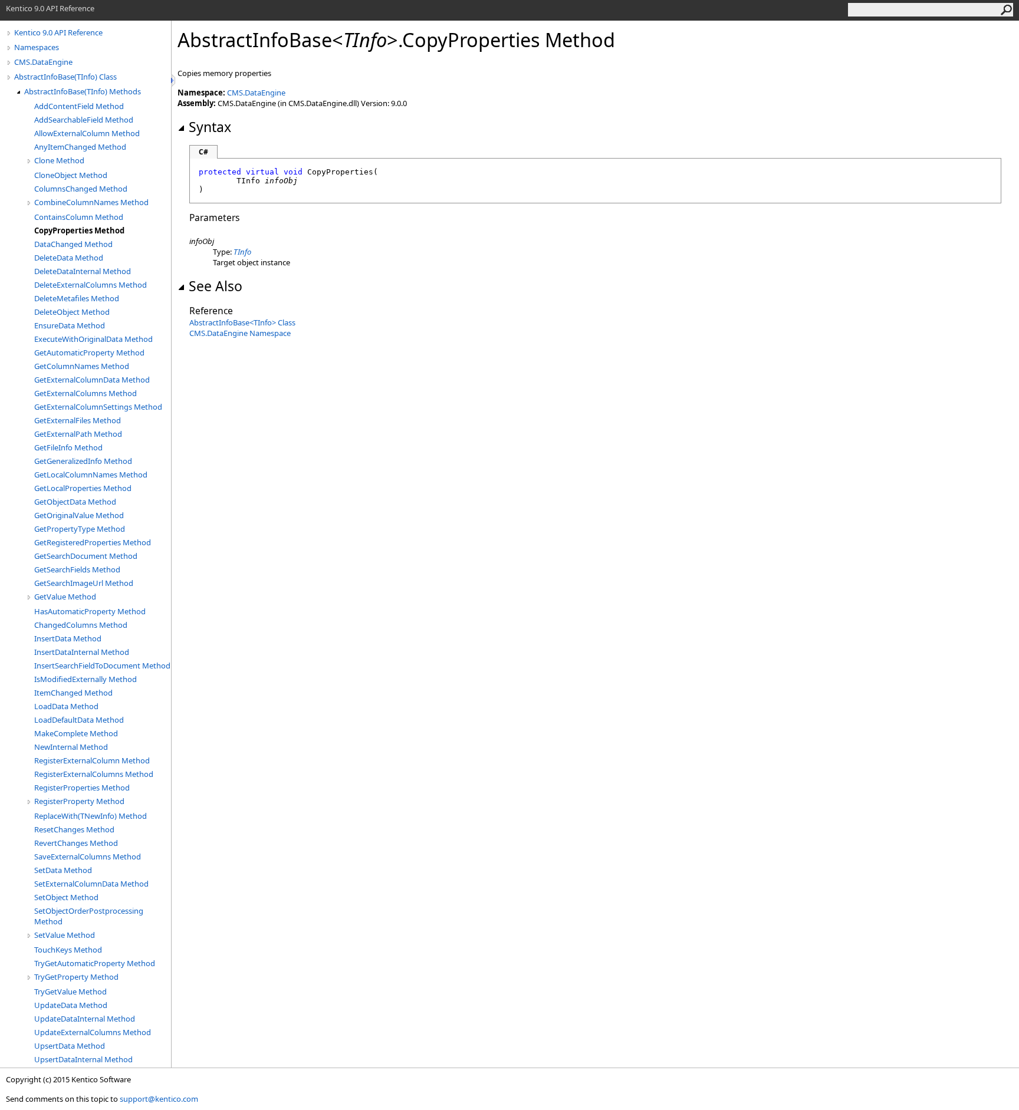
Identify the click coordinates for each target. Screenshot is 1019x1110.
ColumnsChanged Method (80, 188)
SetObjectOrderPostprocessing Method (88, 916)
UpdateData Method (70, 1005)
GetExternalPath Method (78, 434)
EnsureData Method (69, 325)
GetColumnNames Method (81, 366)
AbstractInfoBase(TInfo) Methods (82, 91)
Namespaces (36, 47)
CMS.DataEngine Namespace (240, 333)
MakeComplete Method (76, 733)
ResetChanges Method (74, 829)
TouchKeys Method (68, 949)
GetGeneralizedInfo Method (83, 461)
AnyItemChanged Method (80, 146)
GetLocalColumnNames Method (90, 474)
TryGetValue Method (70, 991)
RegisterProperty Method (79, 801)
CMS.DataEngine (43, 62)
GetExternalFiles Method (77, 420)
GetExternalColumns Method (85, 393)
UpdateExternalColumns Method (92, 1032)
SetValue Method (64, 935)
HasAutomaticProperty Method (90, 611)
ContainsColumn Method (78, 217)
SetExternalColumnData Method (91, 883)
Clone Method (59, 160)
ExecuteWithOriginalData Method (93, 339)
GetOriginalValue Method (79, 515)
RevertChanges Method (76, 843)
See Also (215, 285)
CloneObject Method (70, 175)
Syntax (210, 126)
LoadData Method (66, 706)
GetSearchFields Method (77, 569)
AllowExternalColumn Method (87, 133)
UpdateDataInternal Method (84, 1018)
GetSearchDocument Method (85, 556)
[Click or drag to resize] (174, 80)
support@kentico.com (159, 1098)
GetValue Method (65, 596)
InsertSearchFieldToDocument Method (102, 665)
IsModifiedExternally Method (85, 679)
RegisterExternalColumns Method (93, 774)
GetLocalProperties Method (83, 488)
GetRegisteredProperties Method (92, 542)
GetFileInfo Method (68, 447)
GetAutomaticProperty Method (89, 352)
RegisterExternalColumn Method (92, 760)
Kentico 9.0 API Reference (58, 32)
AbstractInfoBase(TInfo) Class (65, 76)
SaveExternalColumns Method (87, 856)
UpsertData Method (69, 1045)
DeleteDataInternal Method (82, 271)
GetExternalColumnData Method (92, 379)
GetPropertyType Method (79, 528)
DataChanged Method (73, 244)
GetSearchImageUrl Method (83, 583)
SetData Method (63, 870)
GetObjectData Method (75, 501)
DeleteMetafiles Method (76, 298)
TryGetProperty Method (76, 976)
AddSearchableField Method (83, 119)
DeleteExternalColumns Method (90, 284)
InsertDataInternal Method (81, 652)
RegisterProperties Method (82, 787)
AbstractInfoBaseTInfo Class (242, 322)
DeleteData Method (68, 257)
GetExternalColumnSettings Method (98, 406)
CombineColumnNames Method (91, 202)
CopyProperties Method (79, 230)
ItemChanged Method (73, 692)
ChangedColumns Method (80, 625)
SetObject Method (66, 897)
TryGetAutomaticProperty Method (94, 963)
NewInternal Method (71, 747)
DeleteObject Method (72, 312)
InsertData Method (67, 638)
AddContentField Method (79, 106)
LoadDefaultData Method (79, 719)
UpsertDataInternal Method (83, 1059)
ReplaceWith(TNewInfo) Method (90, 816)
